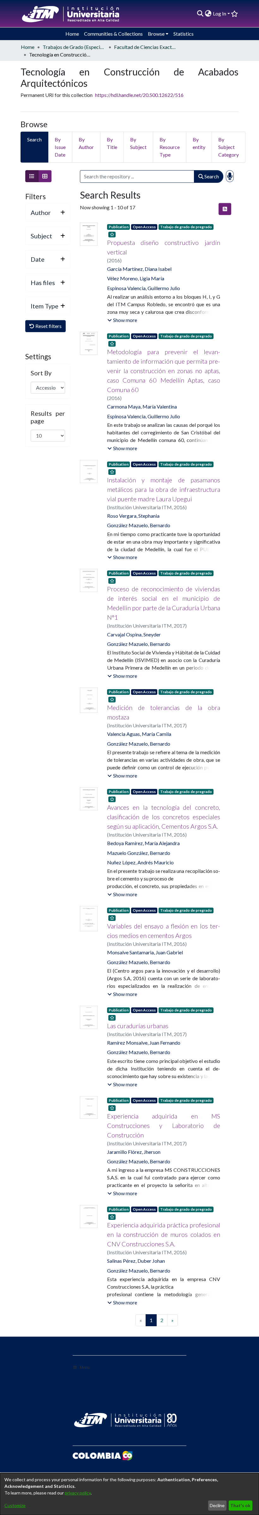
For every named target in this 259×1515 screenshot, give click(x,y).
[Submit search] (200, 13)
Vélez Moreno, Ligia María (135, 278)
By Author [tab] (86, 143)
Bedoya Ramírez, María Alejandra (143, 843)
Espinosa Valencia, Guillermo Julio (143, 288)
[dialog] (129, 1494)
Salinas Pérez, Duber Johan (136, 1261)
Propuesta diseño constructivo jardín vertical (163, 247)
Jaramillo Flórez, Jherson (133, 1152)
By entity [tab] (199, 143)
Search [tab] (34, 139)
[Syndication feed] (225, 209)
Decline (217, 1505)
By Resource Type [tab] (170, 147)
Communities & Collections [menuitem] (113, 34)
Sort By (41, 373)
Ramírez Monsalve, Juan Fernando (143, 1043)
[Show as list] (32, 176)
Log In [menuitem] (219, 13)
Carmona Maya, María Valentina (142, 406)
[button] (122, 320)
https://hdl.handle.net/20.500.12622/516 (139, 95)
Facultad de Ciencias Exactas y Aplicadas (145, 47)
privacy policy (78, 1492)
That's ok (240, 1505)
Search (211, 176)
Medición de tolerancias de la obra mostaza (163, 712)
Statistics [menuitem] (183, 34)
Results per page (48, 417)
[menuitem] (208, 13)
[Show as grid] (44, 176)
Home (27, 47)
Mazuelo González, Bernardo (138, 853)
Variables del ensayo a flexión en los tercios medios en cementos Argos (163, 930)
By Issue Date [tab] (60, 147)
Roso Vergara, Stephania (133, 516)
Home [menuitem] (72, 34)
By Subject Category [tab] (228, 147)
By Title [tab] (112, 143)
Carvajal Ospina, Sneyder (134, 634)
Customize (15, 1505)
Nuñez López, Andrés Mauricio (140, 862)
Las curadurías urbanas (137, 1025)
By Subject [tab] (138, 143)
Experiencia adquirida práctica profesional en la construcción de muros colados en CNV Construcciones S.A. (163, 1234)
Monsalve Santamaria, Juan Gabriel (145, 952)
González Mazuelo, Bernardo (138, 525)
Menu (85, 1367)
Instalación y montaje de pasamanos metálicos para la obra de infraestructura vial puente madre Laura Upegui (163, 489)
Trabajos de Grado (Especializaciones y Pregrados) (74, 47)
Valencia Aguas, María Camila (139, 734)
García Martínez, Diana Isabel (139, 269)
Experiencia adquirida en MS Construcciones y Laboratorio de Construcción (163, 1125)
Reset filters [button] (48, 326)
